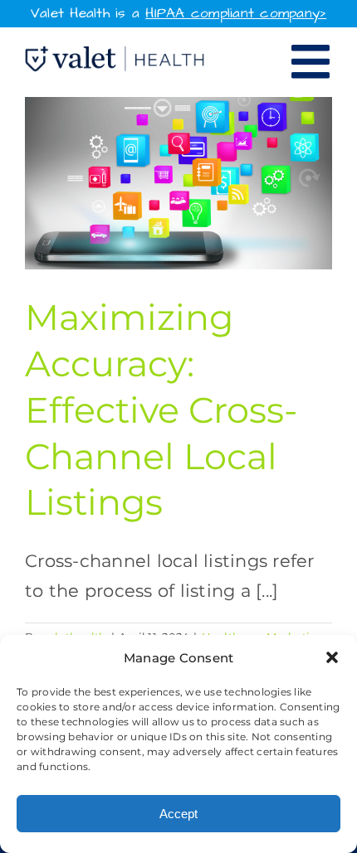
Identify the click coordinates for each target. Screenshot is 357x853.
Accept (178, 814)
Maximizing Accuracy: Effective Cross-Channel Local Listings (161, 409)
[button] (332, 657)
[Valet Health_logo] (114, 55)
